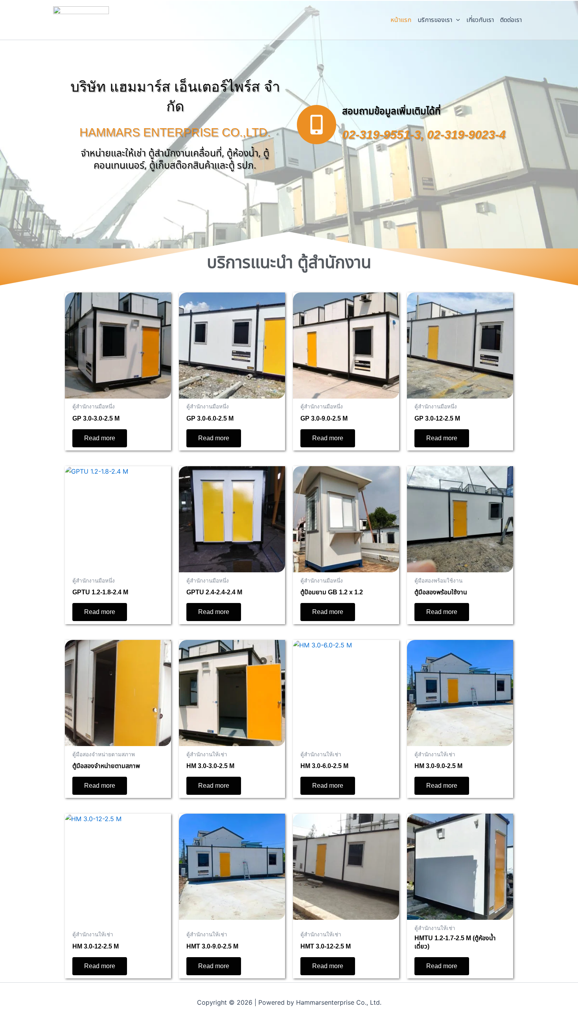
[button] (456, 20)
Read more (99, 438)
